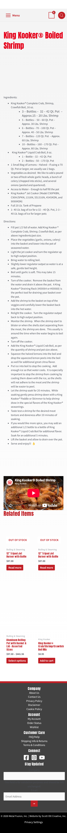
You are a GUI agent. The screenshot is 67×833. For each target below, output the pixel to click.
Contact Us (34, 696)
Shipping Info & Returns (34, 741)
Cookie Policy (34, 709)
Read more (14, 567)
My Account (34, 718)
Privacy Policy (34, 701)
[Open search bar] (61, 15)
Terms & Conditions (34, 745)
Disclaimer (34, 705)
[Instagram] (34, 757)
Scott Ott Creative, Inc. (54, 816)
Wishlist (34, 727)
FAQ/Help (34, 737)
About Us (34, 692)
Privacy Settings (33, 822)
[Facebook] (26, 757)
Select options (17, 660)
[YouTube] (42, 757)
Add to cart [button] (46, 660)
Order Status (34, 723)
